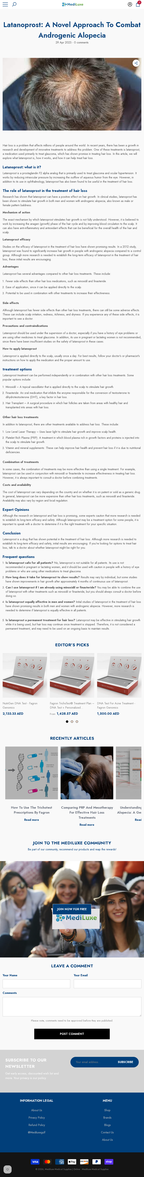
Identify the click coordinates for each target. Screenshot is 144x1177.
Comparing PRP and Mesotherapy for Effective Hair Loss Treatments (87, 812)
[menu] (5, 4)
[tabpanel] (24, 684)
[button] (14, 4)
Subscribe (125, 1062)
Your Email (81, 975)
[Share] (136, 63)
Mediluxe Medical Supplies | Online (63, 1169)
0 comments (81, 42)
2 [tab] (72, 721)
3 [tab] (77, 721)
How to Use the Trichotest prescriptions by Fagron (31, 810)
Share (136, 63)
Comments (10, 993)
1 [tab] (67, 721)
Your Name (10, 975)
